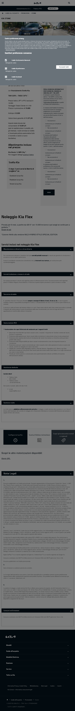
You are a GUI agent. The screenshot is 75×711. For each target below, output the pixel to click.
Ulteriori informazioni (10, 50)
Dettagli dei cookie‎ (11, 63)
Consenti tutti (64, 67)
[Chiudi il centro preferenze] (73, 39)
